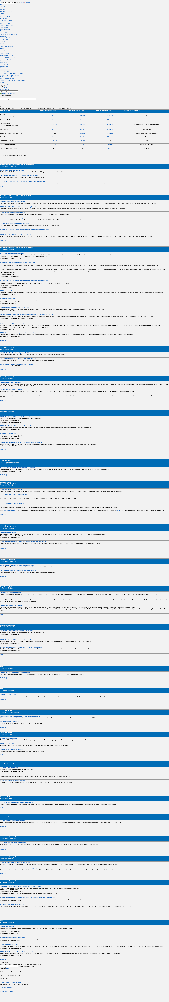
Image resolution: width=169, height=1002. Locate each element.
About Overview (4, 6)
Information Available (5, 38)
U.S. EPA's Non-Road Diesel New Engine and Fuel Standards (17, 353)
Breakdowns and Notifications (8, 57)
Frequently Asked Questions (7, 15)
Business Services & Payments (8, 55)
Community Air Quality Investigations (9, 75)
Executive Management (6, 11)
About (1, 4)
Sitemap (13, 982)
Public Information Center (6, 25)
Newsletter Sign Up (5, 84)
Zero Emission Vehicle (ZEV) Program (15, 503)
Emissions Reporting (5, 59)
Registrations (3, 61)
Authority (2, 9)
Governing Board (4, 8)
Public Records (4, 62)
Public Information (5, 53)
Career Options (4, 82)
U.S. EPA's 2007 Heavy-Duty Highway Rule (12, 170)
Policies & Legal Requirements (8, 24)
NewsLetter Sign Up (5, 88)
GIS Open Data (4, 66)
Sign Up (3, 86)
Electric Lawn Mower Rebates (8, 77)
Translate (27, 2)
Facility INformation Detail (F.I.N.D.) (9, 34)
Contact (2, 43)
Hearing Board (4, 18)
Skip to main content (5, 1)
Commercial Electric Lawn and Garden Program (12, 80)
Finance (2, 13)
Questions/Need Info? (6, 987)
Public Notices (4, 27)
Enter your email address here (26, 966)
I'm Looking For (5, 70)
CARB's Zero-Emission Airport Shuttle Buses (12, 937)
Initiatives (2, 22)
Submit (3, 968)
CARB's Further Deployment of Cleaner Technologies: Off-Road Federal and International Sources (27, 897)
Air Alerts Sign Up (4, 89)
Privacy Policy (19, 982)
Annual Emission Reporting (7, 78)
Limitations (3, 36)
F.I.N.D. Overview (4, 32)
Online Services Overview (7, 52)
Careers (2, 982)
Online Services (4, 50)
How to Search (4, 39)
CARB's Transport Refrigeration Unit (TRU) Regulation (15, 672)
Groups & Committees (6, 20)
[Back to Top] (3, 186)
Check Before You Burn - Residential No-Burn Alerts (13, 73)
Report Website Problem (6, 991)
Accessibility (7, 982)
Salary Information (5, 29)
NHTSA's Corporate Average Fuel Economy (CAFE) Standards (17, 467)
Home (1, 97)
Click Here (54, 115)
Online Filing (3, 68)
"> (8, 738)
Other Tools (3, 41)
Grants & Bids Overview (6, 46)
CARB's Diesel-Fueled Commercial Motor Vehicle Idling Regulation (18, 207)
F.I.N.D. (2, 31)
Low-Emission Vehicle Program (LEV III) (16, 494)
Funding (2, 48)
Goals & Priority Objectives (7, 17)
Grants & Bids (3, 45)
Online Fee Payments (5, 64)
